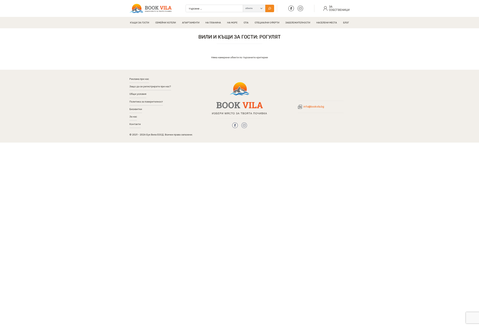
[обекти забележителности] (254, 8)
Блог (346, 22)
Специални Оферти (267, 22)
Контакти (135, 124)
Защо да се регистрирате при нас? (150, 86)
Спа (246, 22)
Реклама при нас (139, 79)
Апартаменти (190, 22)
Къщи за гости (139, 22)
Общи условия (137, 94)
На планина (213, 22)
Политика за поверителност (146, 101)
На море (232, 22)
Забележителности (297, 22)
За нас (133, 116)
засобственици (339, 8)
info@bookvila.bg (313, 106)
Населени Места (326, 22)
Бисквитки (135, 109)
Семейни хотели (165, 22)
